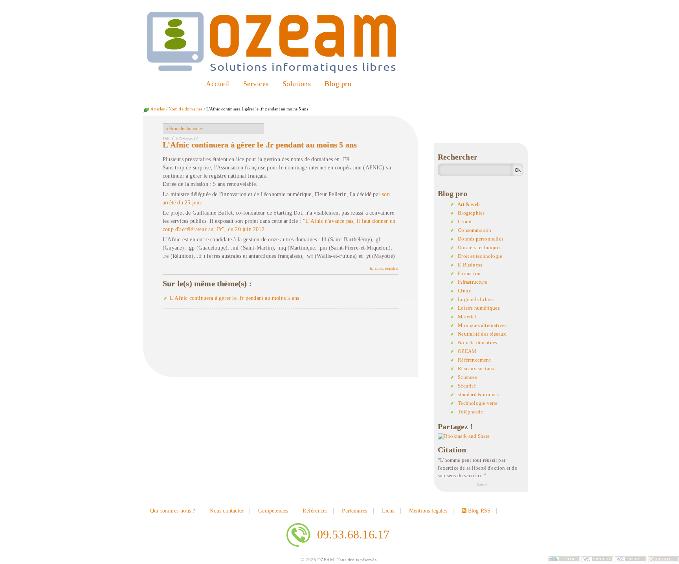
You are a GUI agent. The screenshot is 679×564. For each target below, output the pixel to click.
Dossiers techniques (479, 247)
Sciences (467, 377)
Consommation (474, 230)
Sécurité (467, 386)
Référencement (474, 360)
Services (256, 84)
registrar (391, 268)
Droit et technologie (480, 256)
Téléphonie (470, 412)
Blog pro (338, 84)
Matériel (467, 317)
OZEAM (467, 351)
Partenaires (354, 511)
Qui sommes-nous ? (172, 511)
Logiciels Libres (476, 299)
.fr (371, 268)
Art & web (468, 204)
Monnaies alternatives (482, 325)
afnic (379, 268)
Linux (464, 291)
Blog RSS (479, 511)
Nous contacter (226, 511)
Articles (157, 109)
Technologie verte (477, 403)
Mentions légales (428, 511)
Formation (469, 273)
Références (315, 511)
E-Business (470, 265)
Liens (388, 511)
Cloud (465, 221)
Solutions (297, 84)
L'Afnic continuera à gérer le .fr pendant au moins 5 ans (260, 144)
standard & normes (478, 394)
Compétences (273, 511)
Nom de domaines (186, 109)
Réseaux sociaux (476, 368)
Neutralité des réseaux (482, 334)
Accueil (217, 84)
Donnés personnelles (480, 239)
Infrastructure (472, 282)
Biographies (471, 213)
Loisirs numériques (479, 308)
